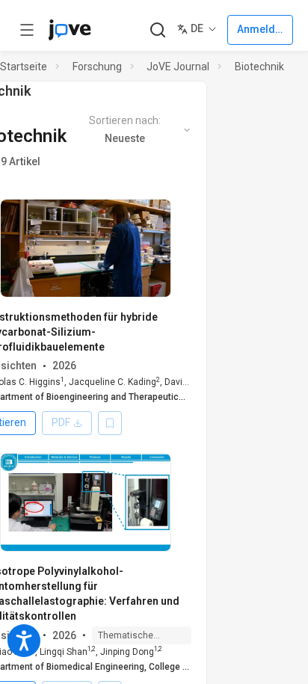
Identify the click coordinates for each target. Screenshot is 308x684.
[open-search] (157, 30)
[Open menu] (27, 30)
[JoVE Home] (69, 29)
